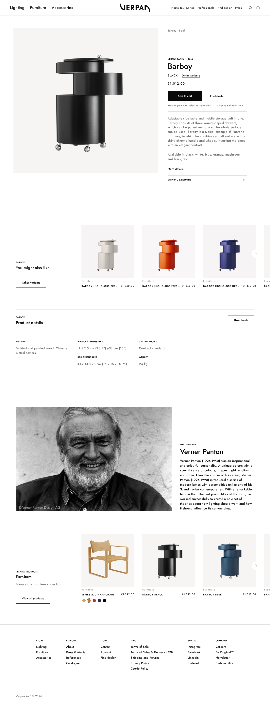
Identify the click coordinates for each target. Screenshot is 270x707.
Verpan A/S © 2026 (29, 696)
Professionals (205, 8)
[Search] (250, 8)
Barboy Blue (212, 594)
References (73, 657)
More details (175, 169)
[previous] (13, 100)
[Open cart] (258, 8)
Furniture (38, 8)
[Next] (256, 253)
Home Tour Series (182, 8)
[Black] (104, 600)
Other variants (191, 75)
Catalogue (72, 663)
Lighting (17, 8)
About (70, 647)
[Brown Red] (94, 600)
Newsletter (223, 657)
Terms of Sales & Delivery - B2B (152, 652)
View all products (33, 598)
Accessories (62, 8)
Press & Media (76, 652)
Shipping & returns (179, 179)
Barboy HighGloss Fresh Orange (167, 286)
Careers (221, 647)
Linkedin (193, 657)
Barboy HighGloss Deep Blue (224, 286)
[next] (157, 100)
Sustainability (224, 663)
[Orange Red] (89, 600)
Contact (105, 647)
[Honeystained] (84, 600)
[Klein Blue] (99, 600)
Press (238, 8)
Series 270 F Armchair (97, 594)
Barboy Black (152, 594)
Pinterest (193, 663)
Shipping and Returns (145, 657)
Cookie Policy (139, 668)
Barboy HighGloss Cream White (105, 286)
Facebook (194, 652)
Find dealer (224, 8)
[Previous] (81, 253)
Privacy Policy (140, 663)
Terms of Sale (140, 647)
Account (106, 652)
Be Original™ (225, 652)
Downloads (241, 320)
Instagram (194, 647)
